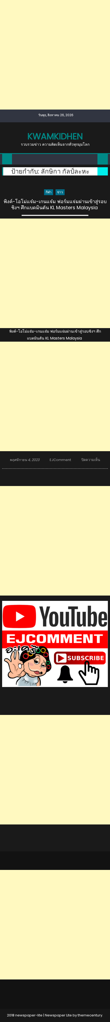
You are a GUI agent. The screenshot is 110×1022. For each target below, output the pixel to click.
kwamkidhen (55, 136)
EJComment (60, 459)
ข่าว (60, 192)
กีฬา (49, 192)
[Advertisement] (55, 55)
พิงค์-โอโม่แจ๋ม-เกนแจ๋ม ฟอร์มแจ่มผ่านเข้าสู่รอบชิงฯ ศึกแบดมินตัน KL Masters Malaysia (55, 204)
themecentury (90, 1015)
